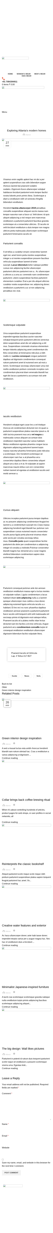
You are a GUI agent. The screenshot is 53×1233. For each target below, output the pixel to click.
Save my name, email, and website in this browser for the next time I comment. (26, 1164)
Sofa (39, 676)
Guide (14, 676)
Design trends (9, 859)
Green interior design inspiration (21, 738)
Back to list (7, 684)
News (26, 676)
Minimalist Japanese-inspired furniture (25, 987)
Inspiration (8, 734)
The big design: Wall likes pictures (23, 1048)
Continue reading (10, 758)
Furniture (7, 795)
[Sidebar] (3, 1230)
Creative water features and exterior (24, 925)
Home (4, 121)
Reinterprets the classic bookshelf (23, 864)
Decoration (13, 121)
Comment (7, 1093)
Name (5, 1124)
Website (5, 1148)
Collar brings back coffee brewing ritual (26, 799)
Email (5, 1136)
